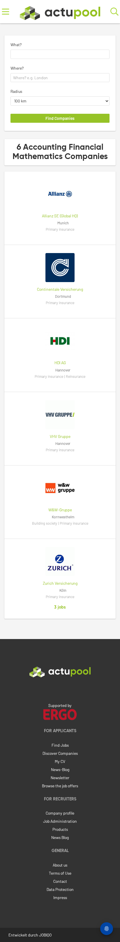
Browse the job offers (60, 785)
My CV (60, 761)
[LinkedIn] (60, 689)
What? (16, 44)
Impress (60, 897)
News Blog (60, 837)
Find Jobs (60, 745)
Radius (16, 91)
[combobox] (60, 54)
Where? (17, 68)
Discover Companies (60, 753)
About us (60, 864)
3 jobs (60, 607)
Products (60, 829)
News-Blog (60, 769)
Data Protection (60, 889)
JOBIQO (45, 934)
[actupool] (60, 11)
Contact (60, 881)
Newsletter (60, 777)
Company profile (60, 813)
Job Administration (60, 821)
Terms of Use (60, 873)
